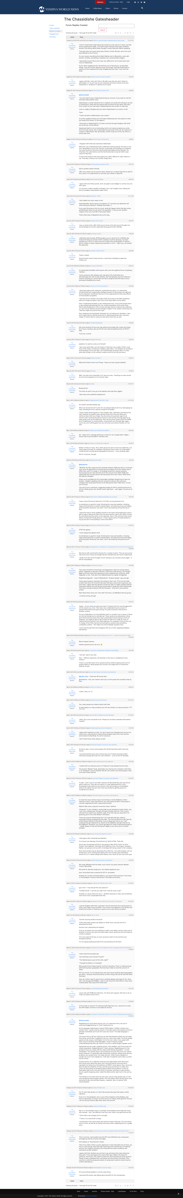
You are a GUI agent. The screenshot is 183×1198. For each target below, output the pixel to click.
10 (127, 33)
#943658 (131, 761)
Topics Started (54, 28)
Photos (116, 8)
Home (87, 8)
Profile (51, 25)
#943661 (131, 728)
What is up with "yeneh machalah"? (101, 77)
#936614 (131, 949)
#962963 (131, 286)
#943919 (131, 795)
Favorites (52, 37)
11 (130, 33)
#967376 (131, 164)
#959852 (131, 323)
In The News (133, 1191)
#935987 (131, 1001)
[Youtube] (144, 2)
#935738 (131, 1016)
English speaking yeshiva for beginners (101, 728)
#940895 (131, 834)
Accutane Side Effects (97, 266)
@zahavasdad (84, 95)
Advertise (94, 1191)
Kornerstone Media (91, 1196)
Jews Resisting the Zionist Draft (99, 988)
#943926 (131, 744)
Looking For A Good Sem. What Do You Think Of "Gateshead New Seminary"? (112, 1014)
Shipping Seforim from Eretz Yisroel (99, 400)
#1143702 (131, 700)
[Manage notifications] (178, 1193)
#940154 (131, 988)
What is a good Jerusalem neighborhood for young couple (109, 40)
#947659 (131, 565)
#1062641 (131, 1106)
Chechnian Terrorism (96, 565)
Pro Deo (93, 371)
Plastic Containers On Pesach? (101, 1001)
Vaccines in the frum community (99, 286)
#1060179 (131, 384)
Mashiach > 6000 (95, 196)
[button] (142, 7)
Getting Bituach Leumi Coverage (102, 1167)
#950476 (131, 525)
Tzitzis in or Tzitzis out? (96, 687)
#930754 (131, 1167)
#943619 (131, 860)
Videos (107, 8)
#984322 (131, 687)
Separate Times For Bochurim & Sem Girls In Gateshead (107, 901)
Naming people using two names (100, 164)
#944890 (131, 637)
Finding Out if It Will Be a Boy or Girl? (102, 883)
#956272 (131, 358)
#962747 (131, 220)
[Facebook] (135, 2)
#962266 (131, 250)
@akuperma (83, 464)
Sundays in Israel (96, 233)
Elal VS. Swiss (95, 915)
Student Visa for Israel (97, 220)
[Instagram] (138, 2)
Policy (142, 1191)
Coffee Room (97, 8)
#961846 (131, 233)
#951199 (131, 460)
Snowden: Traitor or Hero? (97, 250)
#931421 (131, 1132)
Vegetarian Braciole (95, 339)
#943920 (131, 778)
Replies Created (54, 31)
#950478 (131, 443)
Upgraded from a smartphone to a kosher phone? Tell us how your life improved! (111, 547)
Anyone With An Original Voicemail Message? (102, 715)
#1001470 (131, 40)
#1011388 (131, 196)
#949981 (131, 548)
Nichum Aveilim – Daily (116, 2)
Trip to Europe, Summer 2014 (101, 90)
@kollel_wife (83, 676)
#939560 (131, 915)
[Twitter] (141, 2)
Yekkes (92, 384)
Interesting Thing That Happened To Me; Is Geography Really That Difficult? (111, 947)
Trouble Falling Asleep (96, 323)
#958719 (131, 339)
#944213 (131, 601)
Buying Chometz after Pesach (99, 700)
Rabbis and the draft (96, 460)
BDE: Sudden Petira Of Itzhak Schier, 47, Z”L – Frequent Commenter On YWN (109, 635)
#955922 (131, 371)
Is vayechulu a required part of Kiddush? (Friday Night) (104, 650)
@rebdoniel (83, 679)
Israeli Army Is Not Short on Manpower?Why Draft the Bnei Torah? (111, 1131)
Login (128, 2)
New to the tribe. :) (96, 358)
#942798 (131, 650)
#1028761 (131, 883)
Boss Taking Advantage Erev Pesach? (102, 834)
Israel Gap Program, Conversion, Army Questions (103, 672)
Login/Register (122, 1191)
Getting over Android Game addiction (99, 430)
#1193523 (131, 715)
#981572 (131, 77)
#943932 (131, 672)
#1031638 (131, 400)
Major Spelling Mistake (97, 179)
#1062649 (131, 1087)
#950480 (131, 430)
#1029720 (131, 901)
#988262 (131, 90)
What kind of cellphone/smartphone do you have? (104, 497)
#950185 (131, 497)
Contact (124, 8)
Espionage (92, 601)
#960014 (131, 266)
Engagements (54, 34)
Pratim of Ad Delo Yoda (99, 1087)
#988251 (131, 139)
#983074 (131, 179)
